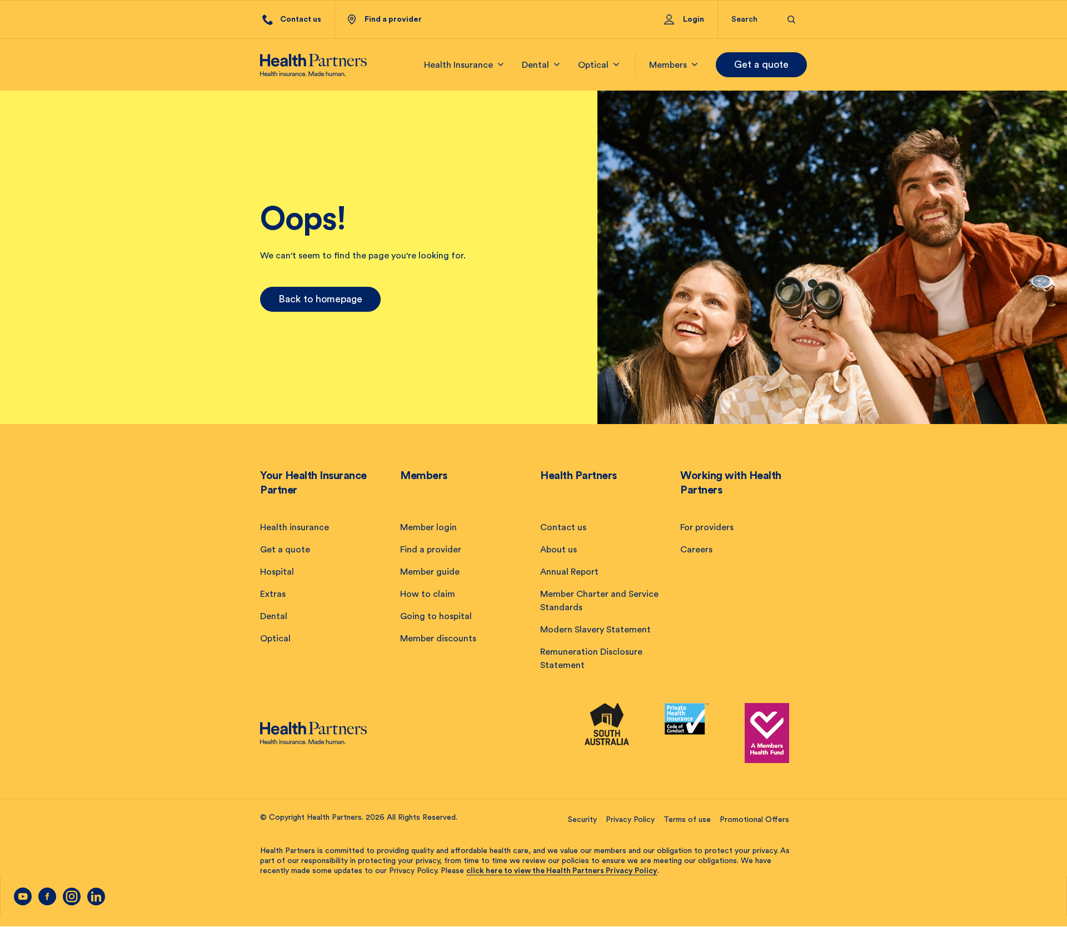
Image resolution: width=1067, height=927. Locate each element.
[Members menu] (694, 65)
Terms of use (687, 820)
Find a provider (430, 549)
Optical (275, 638)
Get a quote (761, 64)
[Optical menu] (616, 65)
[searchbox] (752, 19)
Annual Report (569, 571)
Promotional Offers (754, 820)
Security (582, 820)
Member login (428, 527)
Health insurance (294, 527)
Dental (273, 616)
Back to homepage (320, 299)
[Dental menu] (557, 65)
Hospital (277, 571)
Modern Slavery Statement (595, 629)
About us (558, 549)
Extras (273, 594)
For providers (707, 527)
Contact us (563, 527)
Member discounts (438, 638)
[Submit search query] (791, 20)
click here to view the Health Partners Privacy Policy (561, 871)
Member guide (430, 571)
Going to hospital (436, 616)
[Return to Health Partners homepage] (313, 65)
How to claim (427, 594)
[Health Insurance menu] (500, 65)
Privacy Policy (630, 820)
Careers (696, 549)
